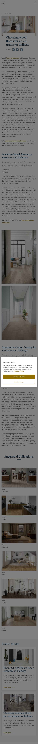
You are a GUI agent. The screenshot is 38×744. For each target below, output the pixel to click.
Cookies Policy (19, 371)
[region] (19, 372)
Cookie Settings (19, 382)
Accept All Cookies (19, 376)
